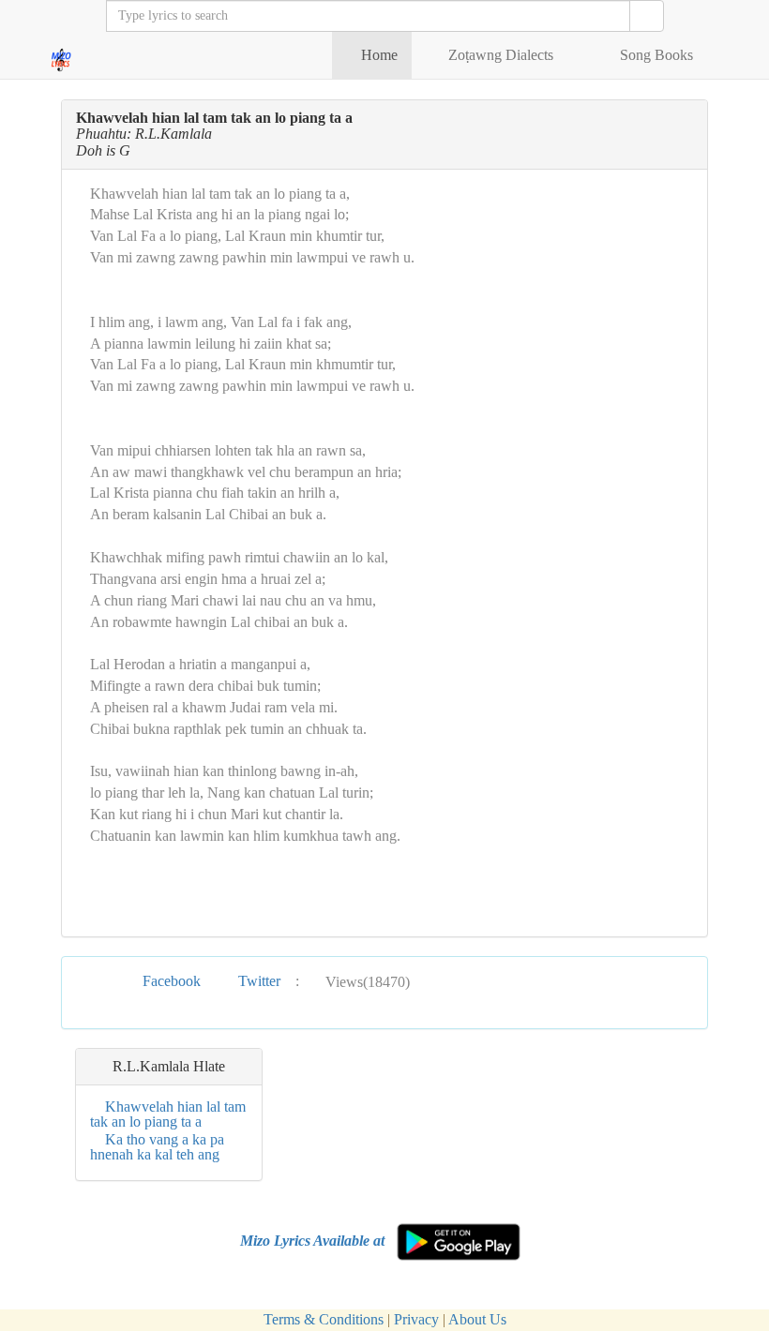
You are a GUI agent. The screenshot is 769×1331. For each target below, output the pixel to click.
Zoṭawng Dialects (501, 55)
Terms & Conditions (324, 1319)
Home (377, 55)
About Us (477, 1319)
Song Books (656, 55)
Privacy (416, 1319)
